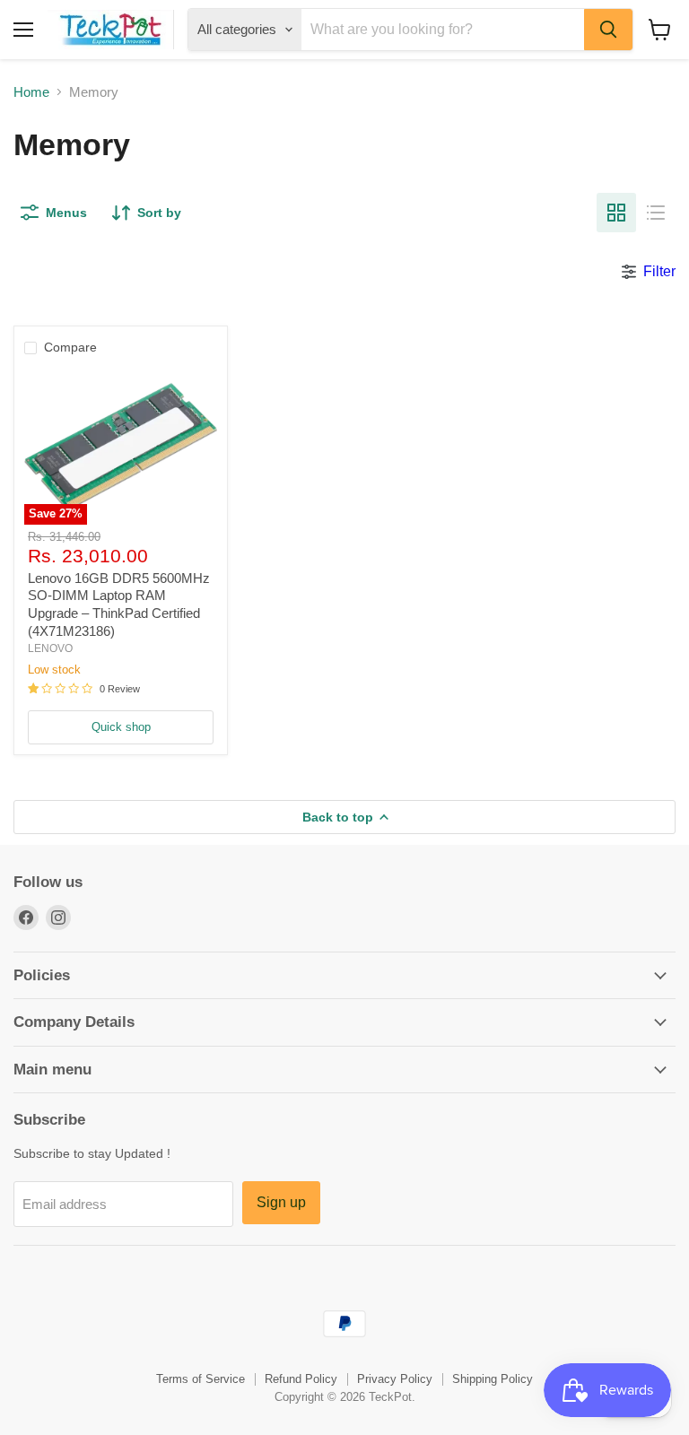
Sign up (281, 1202)
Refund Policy (301, 1379)
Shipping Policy (492, 1379)
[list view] (656, 212)
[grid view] (616, 212)
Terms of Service (200, 1379)
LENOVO (50, 648)
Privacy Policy (394, 1379)
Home (31, 92)
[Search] (608, 29)
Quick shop (121, 727)
